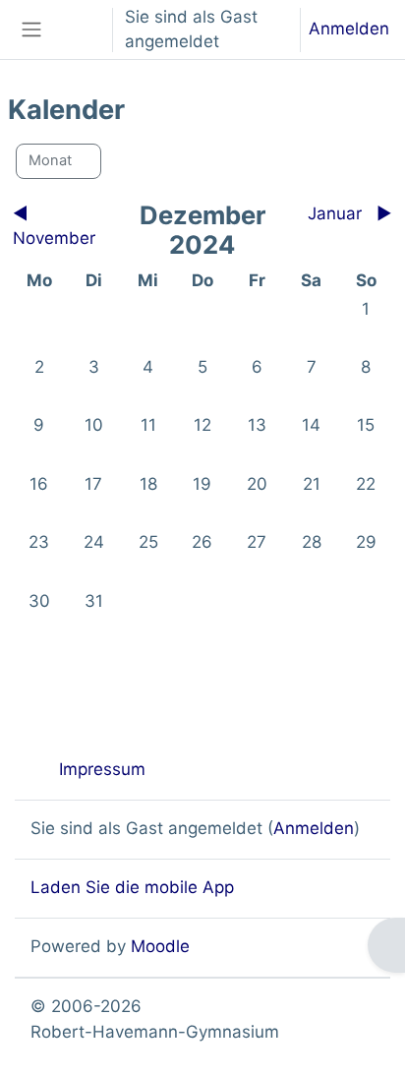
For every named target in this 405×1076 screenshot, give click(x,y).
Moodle (160, 946)
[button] (77, 29)
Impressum (102, 769)
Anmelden (349, 28)
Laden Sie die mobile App (132, 887)
